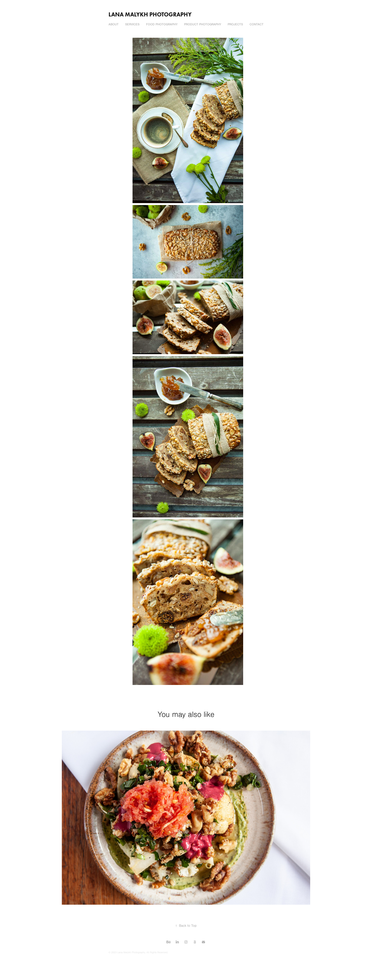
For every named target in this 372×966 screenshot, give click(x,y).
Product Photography (202, 24)
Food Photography (161, 24)
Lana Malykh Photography (150, 14)
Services (132, 24)
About (113, 24)
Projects (235, 24)
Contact (257, 24)
